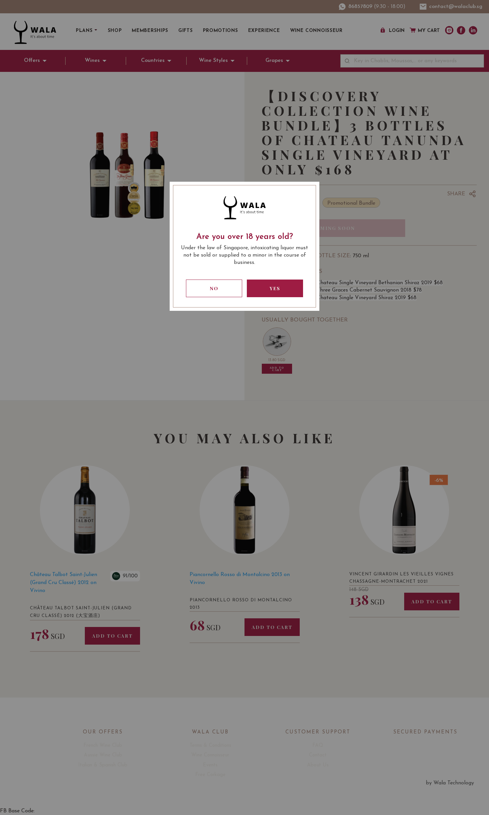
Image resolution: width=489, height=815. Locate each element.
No (214, 288)
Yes (275, 288)
